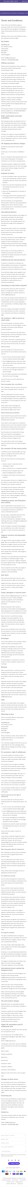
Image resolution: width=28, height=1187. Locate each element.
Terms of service (10, 1181)
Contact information (11, 1183)
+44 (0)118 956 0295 (12, 59)
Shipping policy (19, 1181)
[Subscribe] (26, 1151)
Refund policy (15, 1179)
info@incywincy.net (10, 57)
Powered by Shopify (6, 1179)
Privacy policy (23, 1179)
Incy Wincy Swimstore (11, 1178)
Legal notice (20, 1183)
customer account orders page (15, 359)
